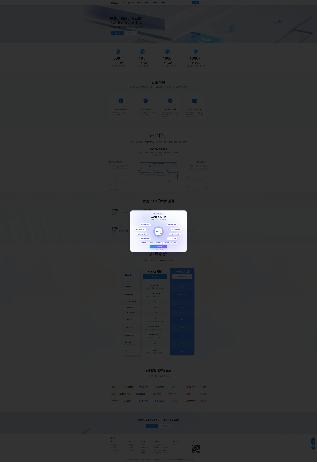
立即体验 (159, 246)
